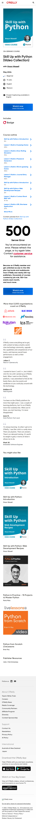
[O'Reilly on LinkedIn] (11, 681)
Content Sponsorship (10, 718)
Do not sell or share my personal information (16, 804)
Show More (8, 212)
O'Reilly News (7, 702)
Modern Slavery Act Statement (12, 818)
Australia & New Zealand (11, 748)
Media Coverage (8, 705)
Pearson (10, 88)
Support (5, 724)
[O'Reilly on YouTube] (15, 681)
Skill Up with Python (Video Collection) (16, 218)
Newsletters (6, 731)
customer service (22, 253)
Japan (4, 751)
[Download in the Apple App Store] (8, 770)
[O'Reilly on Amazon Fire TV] (9, 789)
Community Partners (9, 708)
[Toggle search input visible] (33, 2)
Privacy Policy (7, 734)
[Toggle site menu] (2, 2)
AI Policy (5, 738)
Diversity (5, 715)
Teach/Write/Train (9, 696)
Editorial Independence (9, 816)
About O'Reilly (8, 692)
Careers (5, 699)
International (8, 744)
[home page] (12, 2)
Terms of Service (7, 814)
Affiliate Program (8, 711)
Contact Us (6, 728)
